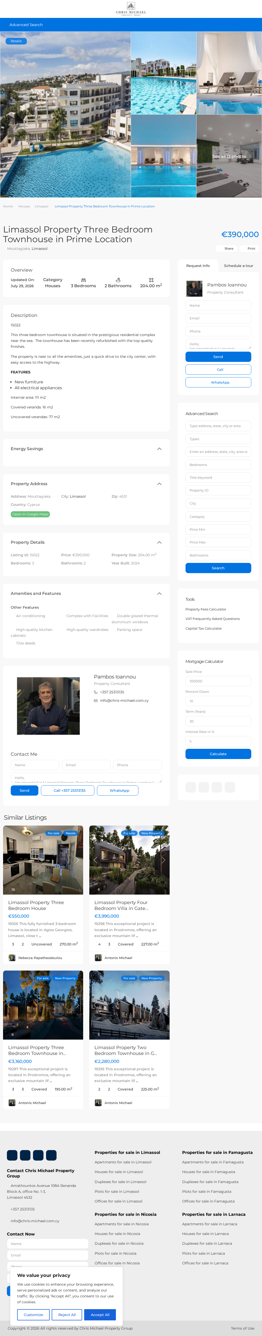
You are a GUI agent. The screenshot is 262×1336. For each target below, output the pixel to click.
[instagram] (230, 787)
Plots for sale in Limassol (117, 1191)
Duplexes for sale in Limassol (120, 1181)
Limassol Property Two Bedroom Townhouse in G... (125, 1050)
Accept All (100, 1314)
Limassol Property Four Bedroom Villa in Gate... (121, 905)
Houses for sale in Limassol (119, 1172)
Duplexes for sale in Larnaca (207, 1243)
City (193, 503)
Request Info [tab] (198, 265)
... (40, 935)
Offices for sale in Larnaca (205, 1263)
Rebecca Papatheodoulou (40, 958)
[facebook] (190, 787)
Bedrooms (198, 465)
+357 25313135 (112, 692)
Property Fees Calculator (205, 609)
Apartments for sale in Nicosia (122, 1224)
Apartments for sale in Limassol (123, 1162)
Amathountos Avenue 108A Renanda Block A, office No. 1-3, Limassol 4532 (41, 1191)
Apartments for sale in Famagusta (213, 1162)
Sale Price (193, 672)
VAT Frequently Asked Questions (212, 619)
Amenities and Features (36, 593)
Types (194, 439)
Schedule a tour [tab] (238, 265)
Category (197, 517)
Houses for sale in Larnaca (205, 1233)
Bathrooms (199, 555)
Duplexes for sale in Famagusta (210, 1181)
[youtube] (217, 787)
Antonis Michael (118, 958)
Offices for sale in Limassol (119, 1201)
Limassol (41, 206)
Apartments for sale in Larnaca (209, 1224)
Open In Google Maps (30, 514)
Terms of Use (242, 1328)
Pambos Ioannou (115, 677)
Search (218, 568)
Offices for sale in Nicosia (117, 1263)
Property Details (28, 542)
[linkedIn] (204, 787)
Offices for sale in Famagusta (208, 1201)
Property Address (29, 483)
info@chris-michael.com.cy (124, 700)
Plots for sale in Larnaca (203, 1253)
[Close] (117, 1271)
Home (8, 206)
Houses (24, 206)
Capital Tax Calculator (203, 628)
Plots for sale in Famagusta (206, 1191)
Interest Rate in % (199, 732)
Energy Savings (27, 448)
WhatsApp (119, 790)
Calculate (218, 754)
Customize (33, 1314)
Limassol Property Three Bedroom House (36, 905)
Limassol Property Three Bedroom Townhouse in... (37, 1050)
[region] (66, 1296)
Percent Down (197, 691)
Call (69, 790)
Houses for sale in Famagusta (208, 1172)
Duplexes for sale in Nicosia (119, 1243)
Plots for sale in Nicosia (115, 1253)
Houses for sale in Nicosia (117, 1233)
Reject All (67, 1314)
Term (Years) (195, 711)
